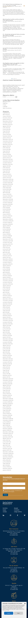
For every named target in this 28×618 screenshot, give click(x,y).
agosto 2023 (6, 126)
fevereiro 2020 (6, 196)
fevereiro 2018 (6, 235)
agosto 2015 (6, 285)
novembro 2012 (7, 340)
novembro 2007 (7, 433)
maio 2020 (5, 191)
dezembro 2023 (7, 121)
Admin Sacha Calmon (9, 21)
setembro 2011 (6, 363)
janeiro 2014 (6, 317)
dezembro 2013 (7, 319)
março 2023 (6, 134)
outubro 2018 (6, 222)
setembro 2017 (7, 244)
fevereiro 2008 (7, 428)
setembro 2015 (6, 284)
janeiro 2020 (6, 197)
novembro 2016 (7, 260)
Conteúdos (16, 510)
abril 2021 (5, 172)
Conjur (4, 105)
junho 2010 (6, 388)
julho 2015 (5, 287)
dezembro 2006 (7, 451)
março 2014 (6, 314)
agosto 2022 (6, 146)
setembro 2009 (7, 403)
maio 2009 (5, 410)
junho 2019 (6, 209)
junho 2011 (5, 368)
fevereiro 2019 (6, 216)
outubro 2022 (6, 142)
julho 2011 (5, 367)
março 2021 (6, 174)
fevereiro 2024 (6, 117)
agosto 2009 (6, 405)
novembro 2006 (7, 453)
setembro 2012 (7, 343)
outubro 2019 (6, 202)
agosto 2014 (6, 305)
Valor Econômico (7, 108)
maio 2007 (5, 443)
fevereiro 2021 (6, 176)
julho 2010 (5, 387)
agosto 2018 (6, 225)
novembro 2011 (7, 360)
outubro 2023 (6, 122)
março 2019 (6, 214)
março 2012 (6, 353)
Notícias (4, 22)
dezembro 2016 (7, 259)
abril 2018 (5, 232)
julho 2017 (5, 247)
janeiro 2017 (6, 257)
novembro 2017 (7, 240)
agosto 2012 (6, 345)
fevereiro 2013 (6, 335)
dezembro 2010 (7, 378)
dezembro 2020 (7, 179)
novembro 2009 (7, 400)
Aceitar (8, 613)
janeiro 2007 (6, 450)
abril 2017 (5, 252)
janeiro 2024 (6, 119)
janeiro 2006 (6, 470)
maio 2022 (5, 151)
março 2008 (6, 427)
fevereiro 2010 (6, 395)
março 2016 (6, 274)
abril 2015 (5, 292)
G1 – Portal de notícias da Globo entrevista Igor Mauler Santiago (14, 35)
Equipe (4, 510)
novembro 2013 (7, 320)
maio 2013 (5, 330)
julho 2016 (5, 267)
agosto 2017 (6, 245)
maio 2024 (5, 112)
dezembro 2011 (7, 358)
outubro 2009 (6, 402)
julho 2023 (5, 127)
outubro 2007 (6, 435)
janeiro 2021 (6, 177)
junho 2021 (6, 169)
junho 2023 (6, 129)
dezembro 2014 (7, 299)
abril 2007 (5, 445)
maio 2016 (5, 270)
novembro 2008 (7, 420)
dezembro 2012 (7, 339)
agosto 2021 (6, 166)
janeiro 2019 (6, 217)
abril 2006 (5, 465)
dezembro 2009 (7, 398)
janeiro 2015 (6, 297)
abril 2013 (5, 332)
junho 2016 (6, 269)
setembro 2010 (7, 383)
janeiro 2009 (6, 417)
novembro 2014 (7, 300)
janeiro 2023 (6, 137)
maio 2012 (5, 350)
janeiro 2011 (6, 377)
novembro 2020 (7, 181)
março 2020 (6, 194)
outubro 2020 (6, 182)
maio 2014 (5, 310)
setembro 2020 (7, 184)
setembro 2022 (7, 144)
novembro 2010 (7, 380)
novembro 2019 (7, 201)
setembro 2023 (7, 124)
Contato (5, 511)
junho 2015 (6, 289)
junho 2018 (6, 229)
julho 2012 (5, 347)
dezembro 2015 (7, 279)
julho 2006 (5, 460)
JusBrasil (5, 106)
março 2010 (6, 393)
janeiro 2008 (6, 430)
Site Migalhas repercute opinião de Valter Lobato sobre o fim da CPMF (13, 64)
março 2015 (6, 294)
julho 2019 (5, 207)
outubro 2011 (6, 362)
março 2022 (6, 154)
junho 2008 (6, 422)
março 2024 (6, 116)
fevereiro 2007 (6, 448)
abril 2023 (5, 132)
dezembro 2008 (7, 418)
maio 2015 (5, 290)
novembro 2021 (7, 161)
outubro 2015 (6, 282)
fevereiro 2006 (6, 468)
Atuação (16, 508)
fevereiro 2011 (6, 375)
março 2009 (6, 413)
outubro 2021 (6, 162)
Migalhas (5, 103)
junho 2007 (6, 441)
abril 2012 (5, 352)
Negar (18, 613)
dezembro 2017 (7, 239)
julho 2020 (6, 187)
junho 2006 (6, 461)
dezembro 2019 (7, 199)
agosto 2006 (6, 458)
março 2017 (6, 254)
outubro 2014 (6, 302)
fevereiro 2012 (6, 355)
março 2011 (6, 373)
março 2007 (6, 446)
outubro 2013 (6, 322)
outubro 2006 (6, 455)
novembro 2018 (7, 220)
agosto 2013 (6, 325)
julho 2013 (5, 327)
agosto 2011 (6, 365)
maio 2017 (5, 250)
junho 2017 (6, 249)
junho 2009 (6, 408)
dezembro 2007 (7, 432)
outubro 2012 (6, 342)
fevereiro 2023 (6, 136)
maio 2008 (5, 423)
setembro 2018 (7, 224)
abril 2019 (5, 212)
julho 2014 (5, 307)
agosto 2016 (6, 265)
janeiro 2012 (6, 357)
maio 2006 (5, 463)
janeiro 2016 (6, 277)
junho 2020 (6, 189)
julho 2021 (5, 167)
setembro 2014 (7, 304)
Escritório (5, 508)
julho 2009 (6, 407)
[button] (25, 603)
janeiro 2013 (6, 337)
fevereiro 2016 (6, 275)
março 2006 (6, 466)
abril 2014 (5, 312)
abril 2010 (5, 392)
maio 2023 (5, 131)
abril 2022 (5, 152)
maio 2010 (5, 390)
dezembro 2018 (7, 219)
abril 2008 (5, 425)
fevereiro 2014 (6, 315)
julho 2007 (6, 440)
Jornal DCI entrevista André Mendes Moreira (12, 49)
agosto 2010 (6, 385)
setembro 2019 (7, 204)
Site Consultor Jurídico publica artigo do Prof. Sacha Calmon (13, 20)
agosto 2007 (6, 438)
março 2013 (6, 334)
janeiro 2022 (6, 157)
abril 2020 (5, 192)
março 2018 (6, 234)
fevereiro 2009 (6, 415)
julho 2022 (5, 147)
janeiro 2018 (6, 237)
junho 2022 (6, 149)
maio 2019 (5, 211)
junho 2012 (6, 348)
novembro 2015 (7, 280)
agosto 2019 (6, 206)
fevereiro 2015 (6, 295)
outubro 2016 (6, 262)
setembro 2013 (7, 324)
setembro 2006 (7, 456)
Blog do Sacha (6, 101)
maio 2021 (5, 171)
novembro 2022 (7, 141)
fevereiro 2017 (6, 255)
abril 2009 (5, 412)
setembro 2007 (7, 437)
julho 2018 (5, 227)
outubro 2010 (6, 382)
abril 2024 (5, 114)
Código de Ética (18, 511)
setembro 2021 (7, 164)
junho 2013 (6, 329)
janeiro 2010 (6, 397)
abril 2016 (5, 272)
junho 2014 (6, 309)
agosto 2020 (6, 186)
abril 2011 (5, 372)
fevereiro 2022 (6, 156)
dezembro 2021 (7, 159)
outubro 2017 (6, 242)
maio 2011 (5, 370)
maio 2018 (5, 230)
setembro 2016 (6, 264)
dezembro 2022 (7, 139)
